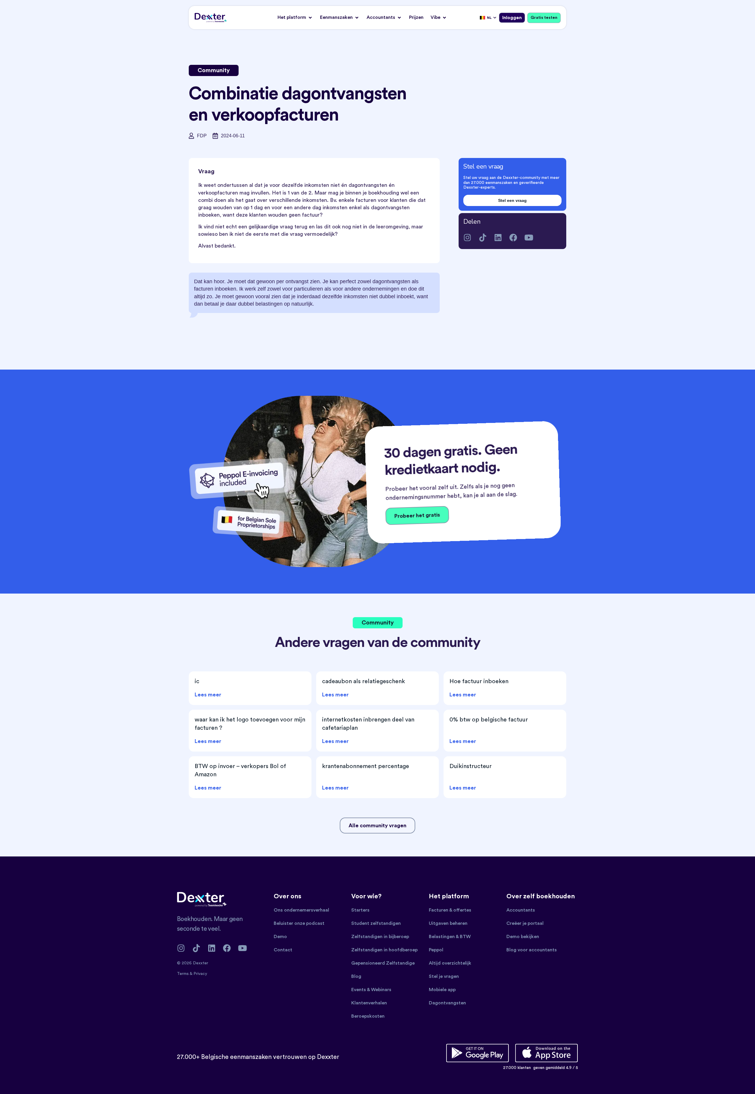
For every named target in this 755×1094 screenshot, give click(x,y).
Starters (360, 910)
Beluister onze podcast (299, 923)
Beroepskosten (368, 1016)
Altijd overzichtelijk (450, 963)
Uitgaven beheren (448, 923)
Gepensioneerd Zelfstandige (383, 963)
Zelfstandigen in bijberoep (380, 936)
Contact (283, 950)
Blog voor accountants (531, 950)
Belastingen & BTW (450, 936)
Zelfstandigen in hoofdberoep (384, 950)
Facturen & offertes (450, 910)
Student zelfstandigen (376, 923)
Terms (183, 974)
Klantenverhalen (369, 1003)
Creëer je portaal (525, 923)
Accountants (520, 910)
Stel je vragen (444, 976)
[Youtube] (529, 237)
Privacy (200, 974)
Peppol (436, 950)
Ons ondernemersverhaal (301, 910)
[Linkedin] (498, 237)
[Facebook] (513, 237)
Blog (356, 976)
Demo (280, 936)
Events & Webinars (371, 989)
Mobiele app (442, 989)
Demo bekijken (522, 936)
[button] (295, 17)
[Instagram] (467, 237)
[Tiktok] (483, 237)
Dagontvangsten (447, 1003)
